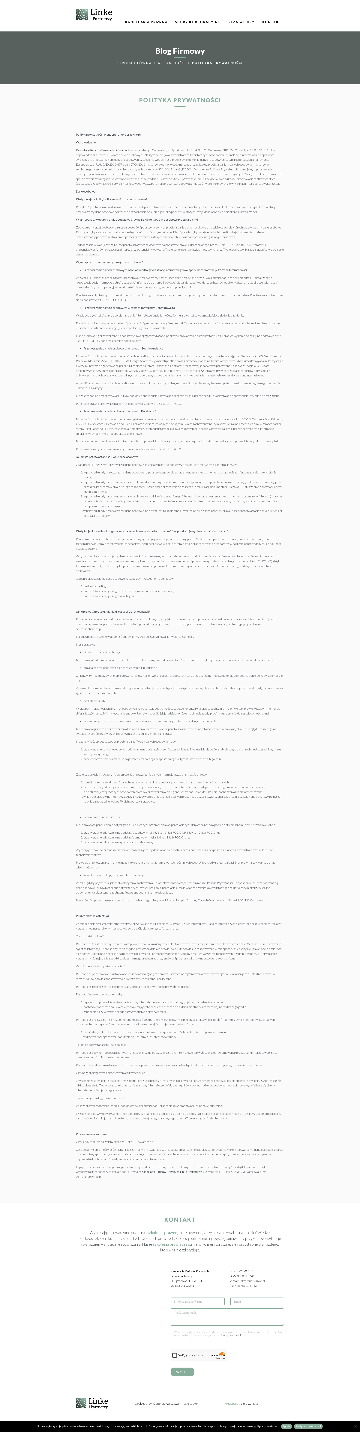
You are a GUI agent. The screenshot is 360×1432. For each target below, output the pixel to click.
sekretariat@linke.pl (252, 1281)
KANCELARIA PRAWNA (146, 22)
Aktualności (172, 63)
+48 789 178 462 (246, 1285)
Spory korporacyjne (197, 22)
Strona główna (135, 63)
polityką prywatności (229, 1335)
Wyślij (182, 1372)
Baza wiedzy (241, 22)
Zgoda (286, 1426)
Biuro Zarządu (250, 1403)
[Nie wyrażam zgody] (355, 1426)
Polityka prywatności (308, 1426)
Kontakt (271, 22)
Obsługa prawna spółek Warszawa (157, 1403)
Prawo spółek (189, 1403)
